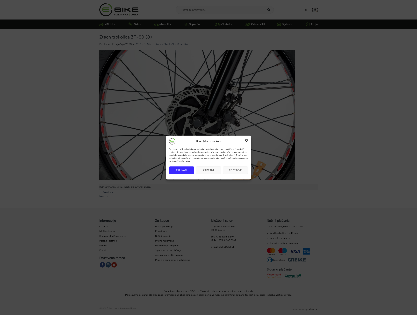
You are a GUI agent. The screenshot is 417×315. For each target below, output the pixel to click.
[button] (246, 141)
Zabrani (208, 170)
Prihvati (181, 170)
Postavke (235, 170)
